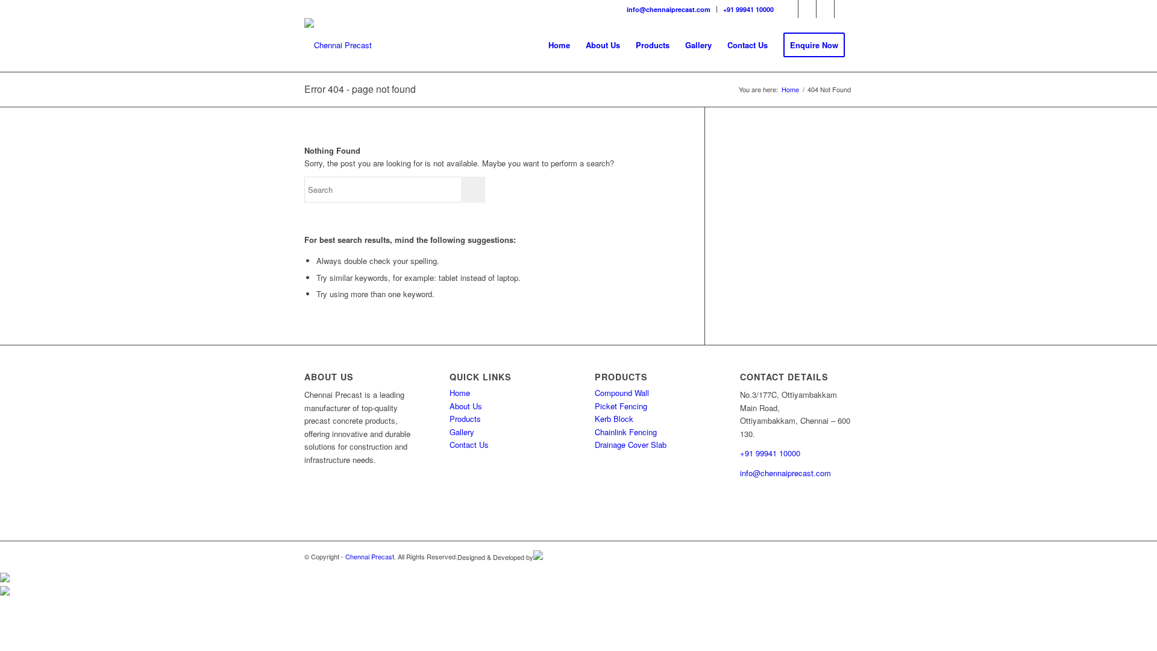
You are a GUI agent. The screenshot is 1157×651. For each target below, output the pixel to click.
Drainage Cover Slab (630, 444)
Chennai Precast (369, 556)
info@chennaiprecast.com (668, 9)
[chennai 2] (338, 45)
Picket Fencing (621, 406)
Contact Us (469, 444)
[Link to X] (844, 9)
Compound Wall (622, 392)
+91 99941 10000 (748, 9)
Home (460, 392)
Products (465, 418)
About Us (466, 406)
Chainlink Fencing (626, 432)
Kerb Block (614, 418)
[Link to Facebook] (789, 9)
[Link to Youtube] (825, 9)
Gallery (462, 432)
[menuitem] (669, 9)
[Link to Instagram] (807, 9)
